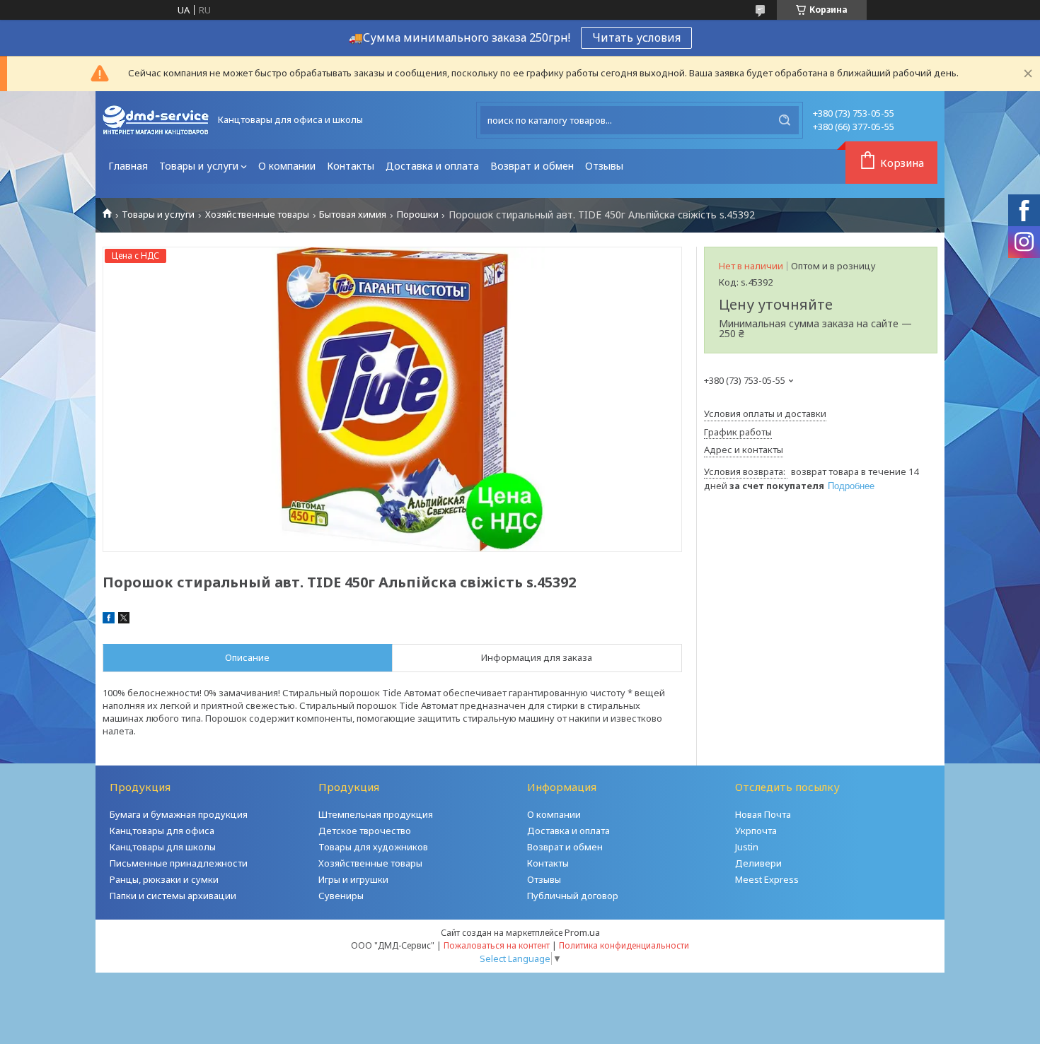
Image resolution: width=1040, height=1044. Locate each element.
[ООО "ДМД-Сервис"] (156, 120)
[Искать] (784, 120)
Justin (746, 846)
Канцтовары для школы (163, 846)
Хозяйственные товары (257, 215)
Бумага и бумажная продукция (179, 814)
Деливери (758, 863)
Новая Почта (763, 814)
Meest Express (767, 879)
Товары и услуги (198, 165)
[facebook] (109, 620)
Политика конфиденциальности (624, 945)
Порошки (418, 215)
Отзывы (604, 165)
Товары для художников (373, 846)
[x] (123, 620)
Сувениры (341, 895)
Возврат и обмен (532, 165)
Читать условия (636, 37)
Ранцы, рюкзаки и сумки (164, 879)
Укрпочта (756, 830)
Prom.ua (582, 932)
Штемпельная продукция (375, 814)
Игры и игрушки (353, 879)
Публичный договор (572, 895)
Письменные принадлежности (179, 863)
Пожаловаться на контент (497, 945)
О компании (287, 165)
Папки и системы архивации (173, 895)
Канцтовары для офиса (162, 830)
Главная (128, 165)
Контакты (350, 165)
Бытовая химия (352, 215)
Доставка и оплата (432, 165)
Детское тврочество (364, 830)
